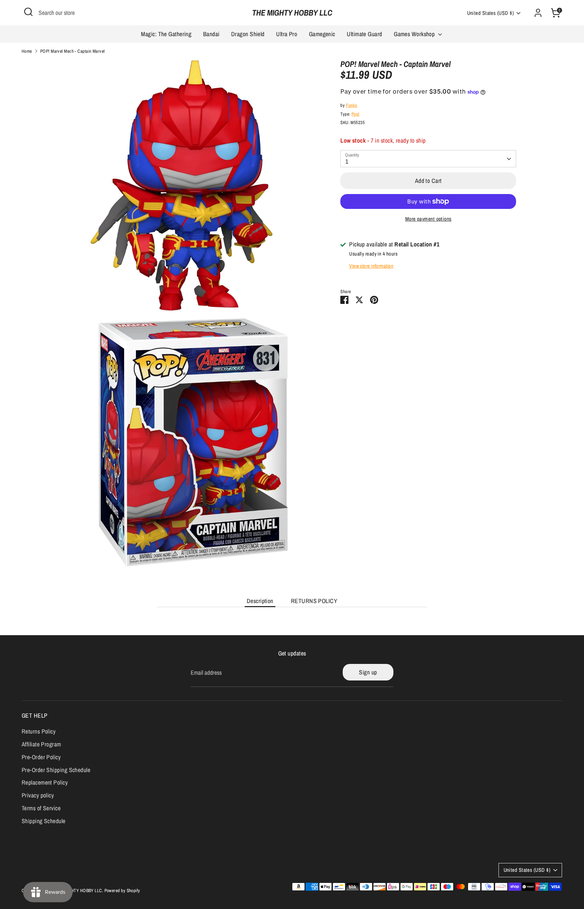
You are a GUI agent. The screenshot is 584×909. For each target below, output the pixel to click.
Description (260, 601)
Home (27, 51)
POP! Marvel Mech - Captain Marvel (72, 51)
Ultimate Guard (364, 34)
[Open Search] (28, 12)
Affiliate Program (41, 744)
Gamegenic (322, 34)
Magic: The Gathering (166, 34)
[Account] (538, 13)
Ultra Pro (286, 34)
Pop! (355, 114)
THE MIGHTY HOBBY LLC (292, 12)
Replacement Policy (45, 782)
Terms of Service (41, 808)
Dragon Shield (248, 34)
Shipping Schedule (44, 821)
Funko (351, 105)
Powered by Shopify (122, 890)
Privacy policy (38, 795)
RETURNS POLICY (314, 601)
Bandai (211, 34)
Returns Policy (38, 731)
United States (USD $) (490, 13)
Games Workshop (415, 34)
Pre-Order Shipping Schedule (56, 770)
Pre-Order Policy (41, 757)
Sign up (368, 672)
